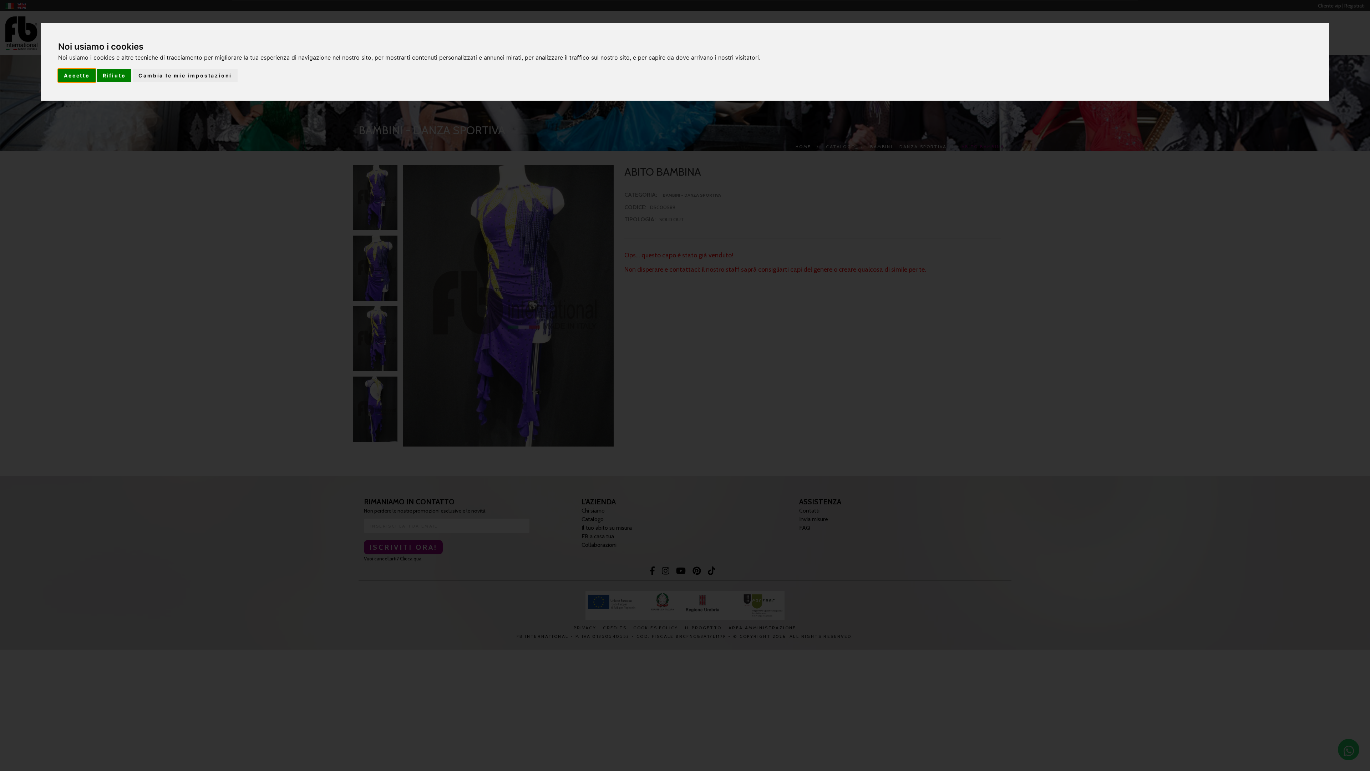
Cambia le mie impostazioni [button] (185, 75)
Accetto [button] (77, 75)
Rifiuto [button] (114, 75)
